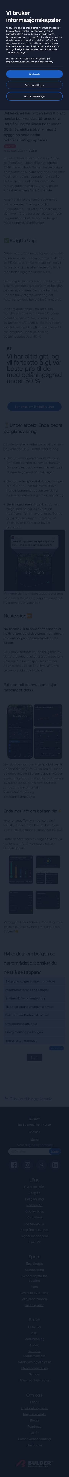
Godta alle (34, 74)
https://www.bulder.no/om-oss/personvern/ (29, 61)
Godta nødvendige (34, 96)
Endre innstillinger (34, 85)
